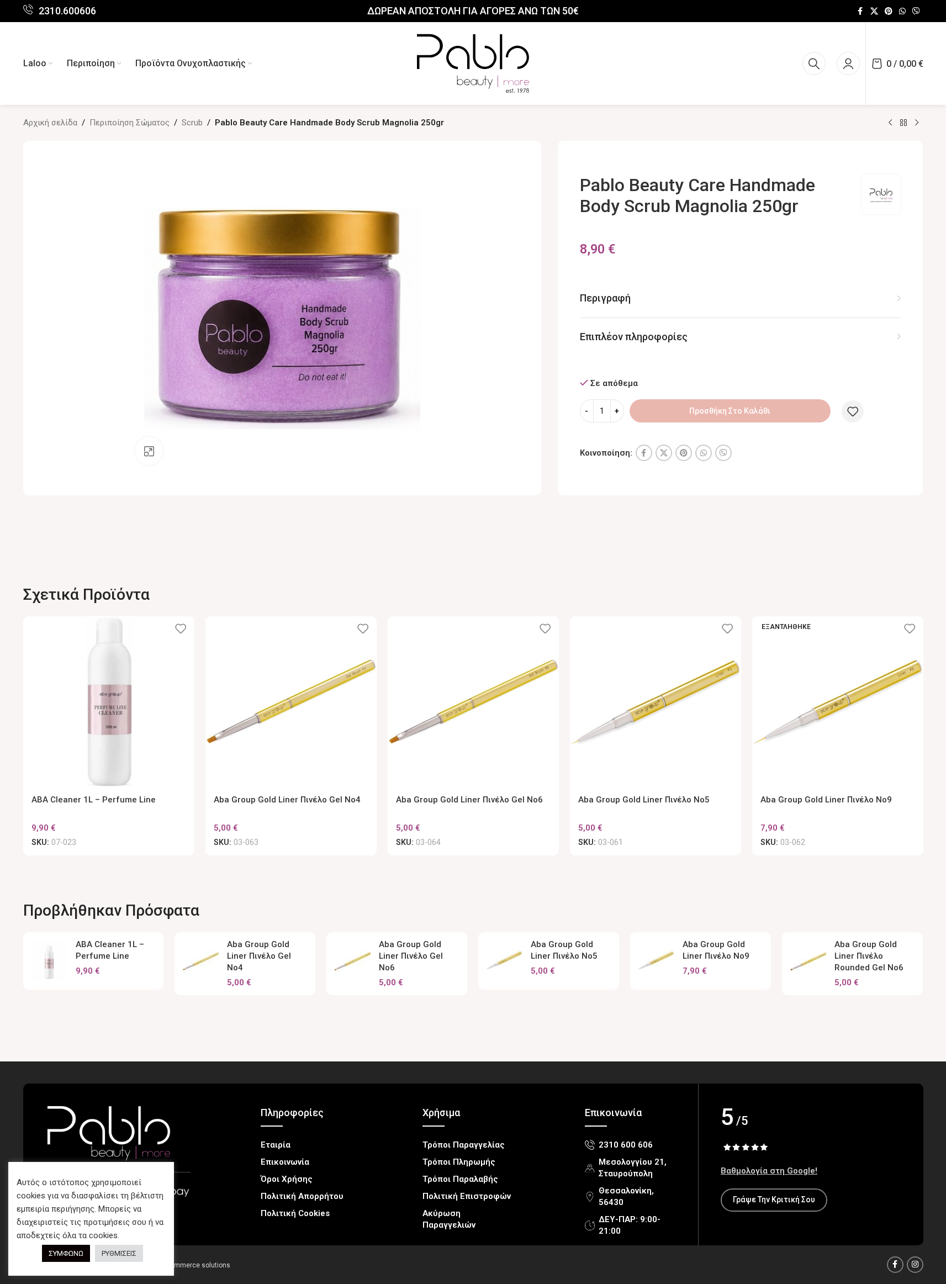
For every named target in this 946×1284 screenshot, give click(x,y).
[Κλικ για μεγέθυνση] (149, 450)
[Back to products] (903, 123)
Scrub (192, 123)
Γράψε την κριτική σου (774, 1199)
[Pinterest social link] (888, 11)
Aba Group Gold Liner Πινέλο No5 (644, 800)
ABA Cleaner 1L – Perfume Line (93, 800)
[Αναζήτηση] (814, 63)
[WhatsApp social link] (902, 11)
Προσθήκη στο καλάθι (729, 410)
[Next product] (916, 123)
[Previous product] (890, 123)
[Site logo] (473, 63)
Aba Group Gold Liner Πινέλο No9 (826, 800)
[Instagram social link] (915, 1264)
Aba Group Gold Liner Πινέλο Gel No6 (469, 800)
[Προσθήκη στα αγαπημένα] (852, 411)
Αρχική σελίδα (50, 123)
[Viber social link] (916, 11)
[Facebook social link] (860, 11)
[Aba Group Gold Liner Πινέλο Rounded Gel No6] (808, 960)
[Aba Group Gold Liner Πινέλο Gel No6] (473, 702)
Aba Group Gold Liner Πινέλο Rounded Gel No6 (868, 956)
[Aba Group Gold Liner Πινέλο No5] (655, 702)
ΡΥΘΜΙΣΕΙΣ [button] (119, 1253)
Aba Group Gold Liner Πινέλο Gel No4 (287, 800)
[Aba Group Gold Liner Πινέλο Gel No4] (291, 702)
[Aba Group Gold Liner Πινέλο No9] (656, 960)
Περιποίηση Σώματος (129, 123)
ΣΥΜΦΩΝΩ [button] (66, 1253)
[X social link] (874, 11)
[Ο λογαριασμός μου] (848, 63)
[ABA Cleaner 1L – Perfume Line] (108, 702)
